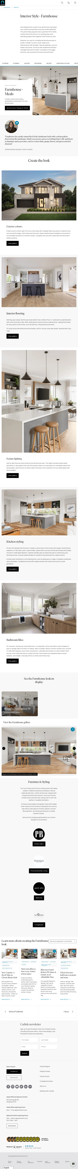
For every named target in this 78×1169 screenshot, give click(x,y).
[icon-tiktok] (21, 1086)
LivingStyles (39, 925)
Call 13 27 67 (14, 1077)
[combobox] (8, 1167)
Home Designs (45, 1066)
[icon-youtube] (17, 1086)
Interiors (16, 7)
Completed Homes (46, 1081)
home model (45, 961)
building (53, 961)
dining (24, 964)
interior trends (66, 965)
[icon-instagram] (12, 1086)
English (6, 1168)
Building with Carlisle (47, 1091)
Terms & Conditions (19, 1162)
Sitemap (67, 1161)
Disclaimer (39, 1161)
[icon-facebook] (8, 1086)
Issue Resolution (47, 1162)
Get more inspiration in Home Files (61, 941)
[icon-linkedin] (26, 1086)
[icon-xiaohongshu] (30, 1086)
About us (43, 1086)
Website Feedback (57, 1162)
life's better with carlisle (7, 962)
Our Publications (31, 1162)
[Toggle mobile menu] (75, 3)
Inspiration (7, 7)
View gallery (12, 243)
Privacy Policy (10, 1162)
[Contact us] (69, 3)
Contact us (14, 1071)
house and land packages (46, 965)
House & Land (44, 1076)
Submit (24, 1053)
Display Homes (45, 1071)
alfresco (33, 961)
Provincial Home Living (39, 871)
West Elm (39, 898)
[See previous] (3, 748)
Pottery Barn (39, 844)
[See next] (74, 748)
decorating (5, 965)
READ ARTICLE (6, 999)
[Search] (62, 3)
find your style (7, 968)
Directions (12, 1126)
